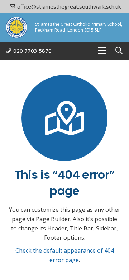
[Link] (16, 27)
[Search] (119, 51)
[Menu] (102, 51)
